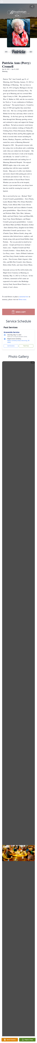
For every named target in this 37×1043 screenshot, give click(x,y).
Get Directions (11, 346)
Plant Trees (26, 346)
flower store (22, 299)
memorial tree (23, 296)
